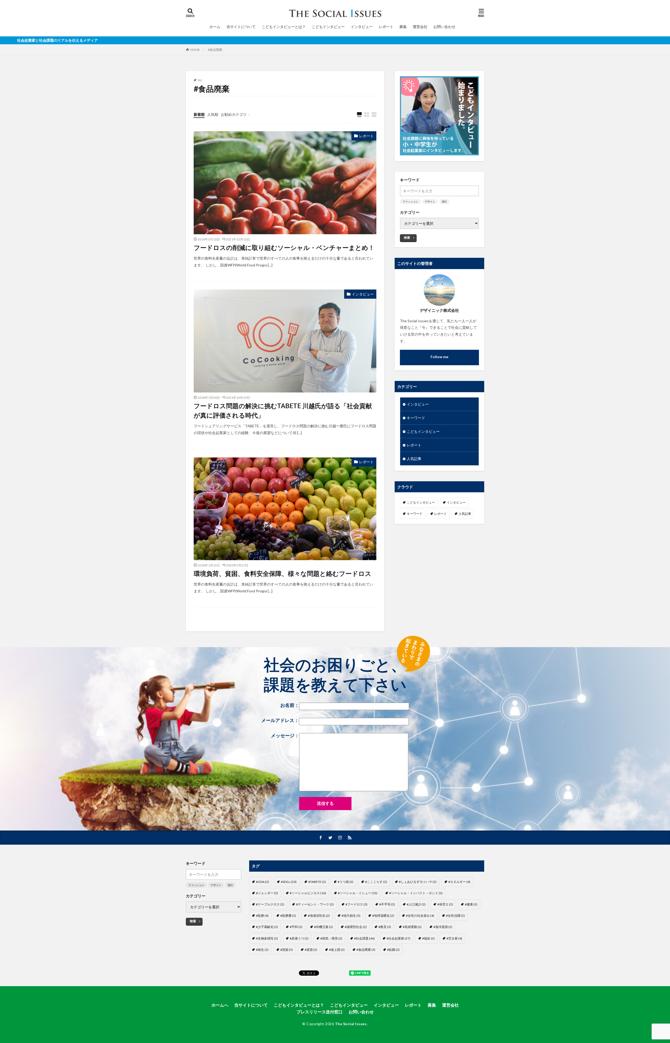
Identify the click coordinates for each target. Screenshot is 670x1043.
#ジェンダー (267, 893)
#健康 (471, 904)
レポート (386, 26)
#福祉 (428, 938)
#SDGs (289, 882)
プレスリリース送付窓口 (320, 1011)
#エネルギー (459, 882)
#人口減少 (416, 904)
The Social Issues (351, 1024)
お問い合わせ (444, 26)
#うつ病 (345, 882)
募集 (403, 26)
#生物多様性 (267, 938)
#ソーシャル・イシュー (357, 893)
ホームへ (219, 1004)
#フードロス (356, 904)
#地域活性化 (319, 916)
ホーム (214, 26)
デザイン (430, 201)
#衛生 (262, 950)
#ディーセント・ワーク (315, 904)
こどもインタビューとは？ (284, 26)
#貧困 (286, 950)
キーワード (416, 418)
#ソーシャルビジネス (308, 893)
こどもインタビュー (328, 26)
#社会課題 (364, 938)
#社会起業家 (398, 938)
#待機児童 (323, 927)
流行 (444, 201)
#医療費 (288, 916)
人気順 (212, 114)
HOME (195, 49)
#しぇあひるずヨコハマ (418, 882)
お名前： (289, 705)
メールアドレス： (280, 720)
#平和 (296, 927)
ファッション (410, 201)
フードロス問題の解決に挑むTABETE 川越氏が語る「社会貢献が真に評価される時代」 (283, 410)
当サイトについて (241, 26)
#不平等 (387, 904)
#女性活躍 (455, 916)
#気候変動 (412, 927)
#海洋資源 (442, 927)
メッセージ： (285, 735)
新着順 (199, 114)
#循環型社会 (356, 927)
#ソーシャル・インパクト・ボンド (416, 893)
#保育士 (445, 904)
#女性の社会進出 (420, 916)
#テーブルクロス (270, 904)
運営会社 (420, 26)
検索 (407, 237)
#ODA (262, 882)
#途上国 (337, 950)
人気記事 (414, 458)
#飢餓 (393, 950)
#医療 (262, 916)
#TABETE (317, 882)
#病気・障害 (331, 938)
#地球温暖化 (383, 916)
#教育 (384, 927)
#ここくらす (376, 882)
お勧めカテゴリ (234, 114)
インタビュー (362, 26)
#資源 (311, 950)
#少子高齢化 (267, 927)
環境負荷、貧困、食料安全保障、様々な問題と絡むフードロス (282, 573)
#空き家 (454, 938)
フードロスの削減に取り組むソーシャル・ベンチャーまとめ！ (284, 247)
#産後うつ (299, 938)
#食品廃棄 (215, 50)
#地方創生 (351, 916)
